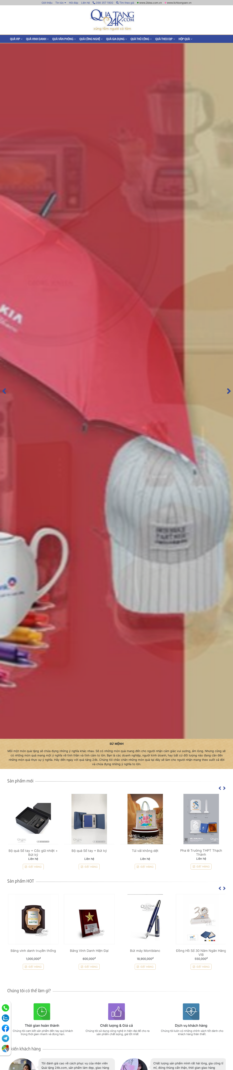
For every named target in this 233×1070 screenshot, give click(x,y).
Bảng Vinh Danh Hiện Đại (88, 951)
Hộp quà (184, 39)
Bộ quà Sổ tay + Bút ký (88, 850)
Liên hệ (85, 2)
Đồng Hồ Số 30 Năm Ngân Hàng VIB (200, 953)
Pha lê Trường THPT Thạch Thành (201, 852)
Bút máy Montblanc (144, 951)
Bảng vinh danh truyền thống (32, 951)
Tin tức (59, 2)
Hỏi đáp (73, 2)
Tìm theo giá (126, 2)
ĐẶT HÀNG (34, 866)
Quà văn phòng (62, 39)
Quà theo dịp (164, 39)
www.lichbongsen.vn (179, 2)
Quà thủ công (140, 39)
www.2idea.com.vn (150, 2)
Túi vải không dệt (144, 850)
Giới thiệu (47, 2)
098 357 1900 (104, 2)
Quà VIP (15, 39)
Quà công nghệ (89, 39)
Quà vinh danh (36, 39)
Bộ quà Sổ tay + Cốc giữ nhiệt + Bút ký (32, 852)
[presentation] (4, 391)
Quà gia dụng (115, 39)
